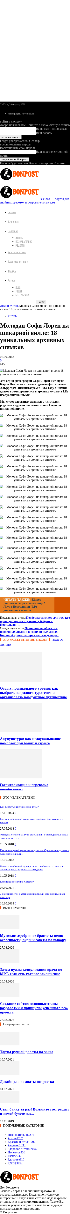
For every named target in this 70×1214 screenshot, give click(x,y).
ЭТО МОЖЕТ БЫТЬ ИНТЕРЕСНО (25, 639)
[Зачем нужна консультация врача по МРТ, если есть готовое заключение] (9, 962)
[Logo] (19, 181)
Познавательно (24, 241)
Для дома (13, 221)
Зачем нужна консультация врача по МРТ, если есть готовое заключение (31, 971)
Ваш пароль (44, 132)
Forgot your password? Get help (20, 141)
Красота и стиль (17, 252)
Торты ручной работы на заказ (26, 1052)
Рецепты (20, 245)
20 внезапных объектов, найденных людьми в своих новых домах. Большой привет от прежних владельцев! (29, 632)
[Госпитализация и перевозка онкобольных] (21, 777)
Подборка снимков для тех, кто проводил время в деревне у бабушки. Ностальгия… (35, 621)
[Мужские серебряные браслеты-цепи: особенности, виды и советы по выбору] (9, 928)
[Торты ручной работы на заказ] (9, 1044)
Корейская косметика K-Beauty (17, 881)
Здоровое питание (18, 261)
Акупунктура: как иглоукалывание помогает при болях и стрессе (30, 741)
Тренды (12, 271)
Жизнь (19, 238)
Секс (18, 287)
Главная (12, 212)
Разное (11, 280)
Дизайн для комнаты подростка (27, 1082)
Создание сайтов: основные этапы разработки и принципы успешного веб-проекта (34, 1008)
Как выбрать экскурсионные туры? (19, 806)
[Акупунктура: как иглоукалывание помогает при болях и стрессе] (21, 731)
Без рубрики (22, 295)
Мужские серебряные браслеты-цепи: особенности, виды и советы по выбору (33, 937)
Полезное (13, 231)
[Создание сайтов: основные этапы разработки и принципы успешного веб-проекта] (9, 996)
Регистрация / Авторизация (21, 113)
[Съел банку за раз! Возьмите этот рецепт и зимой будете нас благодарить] (9, 1101)
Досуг (19, 291)
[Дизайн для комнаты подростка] (9, 1074)
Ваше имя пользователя (51, 128)
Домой (4, 305)
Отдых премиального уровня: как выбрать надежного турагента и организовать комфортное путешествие (33, 692)
